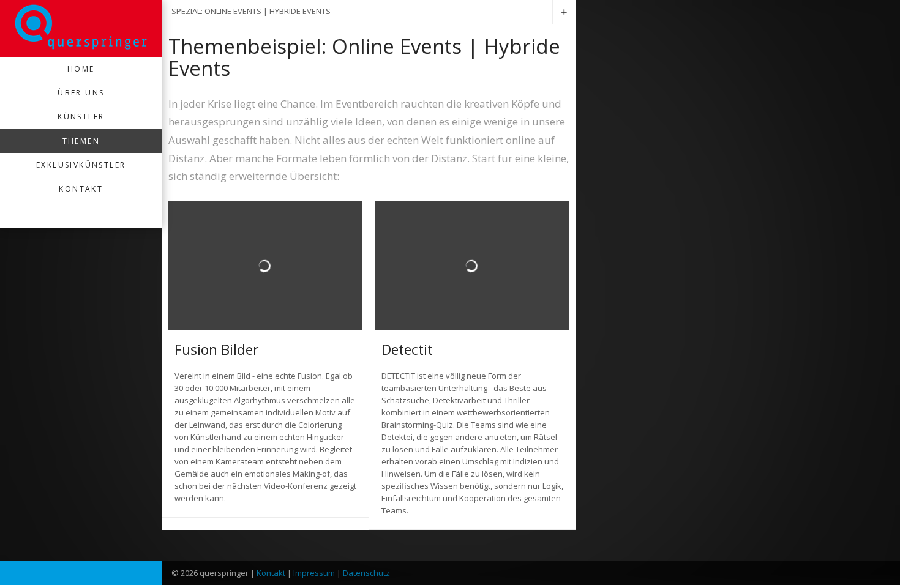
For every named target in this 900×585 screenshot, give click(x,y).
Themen (81, 141)
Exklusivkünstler (81, 165)
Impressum (314, 572)
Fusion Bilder (216, 349)
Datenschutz (366, 572)
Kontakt (81, 189)
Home (81, 69)
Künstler (81, 116)
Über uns (81, 93)
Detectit (407, 349)
